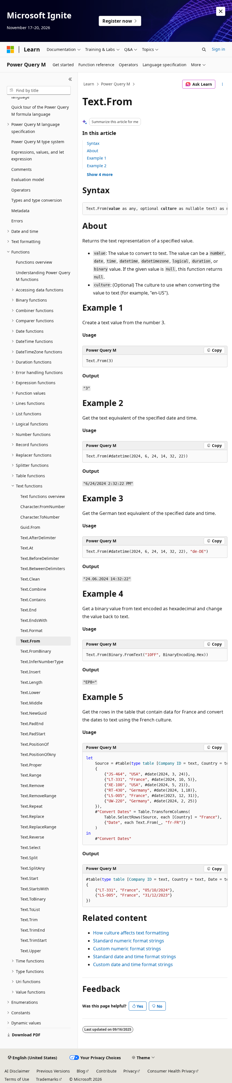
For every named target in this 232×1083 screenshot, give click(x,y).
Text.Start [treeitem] (29, 878)
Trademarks (47, 1079)
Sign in (218, 49)
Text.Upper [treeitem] (30, 950)
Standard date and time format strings (134, 956)
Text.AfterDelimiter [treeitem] (38, 537)
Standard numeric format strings (128, 941)
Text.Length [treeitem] (31, 682)
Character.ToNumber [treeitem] (40, 517)
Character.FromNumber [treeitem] (42, 506)
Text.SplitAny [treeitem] (32, 868)
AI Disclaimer (17, 1071)
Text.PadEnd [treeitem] (32, 723)
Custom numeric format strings (127, 949)
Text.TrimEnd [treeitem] (32, 930)
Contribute (106, 1071)
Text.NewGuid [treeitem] (33, 713)
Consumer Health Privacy (171, 1071)
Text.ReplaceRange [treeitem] (38, 827)
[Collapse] (70, 79)
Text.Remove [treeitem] (32, 785)
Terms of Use (17, 1079)
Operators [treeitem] (21, 190)
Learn (88, 84)
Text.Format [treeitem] (31, 630)
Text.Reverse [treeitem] (32, 837)
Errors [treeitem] (17, 221)
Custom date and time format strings (133, 964)
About (92, 150)
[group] (154, 798)
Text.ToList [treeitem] (30, 909)
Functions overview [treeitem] (34, 262)
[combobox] (39, 90)
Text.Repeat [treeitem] (31, 806)
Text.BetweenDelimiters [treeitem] (42, 568)
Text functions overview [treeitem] (42, 496)
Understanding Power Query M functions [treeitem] (43, 276)
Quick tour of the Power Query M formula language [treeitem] (40, 110)
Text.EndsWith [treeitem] (33, 620)
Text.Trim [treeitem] (29, 919)
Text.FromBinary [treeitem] (35, 651)
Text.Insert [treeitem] (30, 671)
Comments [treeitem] (21, 169)
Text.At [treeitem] (26, 548)
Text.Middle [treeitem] (31, 703)
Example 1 (96, 158)
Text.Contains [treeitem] (33, 599)
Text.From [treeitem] (30, 641)
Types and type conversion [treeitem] (36, 200)
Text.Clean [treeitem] (30, 579)
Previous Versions (53, 1071)
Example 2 (96, 165)
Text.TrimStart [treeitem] (33, 940)
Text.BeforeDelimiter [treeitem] (39, 558)
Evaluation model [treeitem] (27, 179)
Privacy (130, 1071)
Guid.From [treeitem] (30, 527)
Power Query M (115, 84)
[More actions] (222, 84)
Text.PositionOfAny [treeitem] (38, 754)
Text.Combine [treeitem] (33, 589)
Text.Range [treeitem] (30, 775)
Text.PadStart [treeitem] (32, 733)
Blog (81, 1071)
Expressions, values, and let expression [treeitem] (37, 155)
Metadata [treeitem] (20, 210)
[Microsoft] (10, 49)
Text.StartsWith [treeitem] (34, 888)
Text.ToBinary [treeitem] (33, 899)
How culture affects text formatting (131, 933)
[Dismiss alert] (220, 11)
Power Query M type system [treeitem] (37, 141)
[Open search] (204, 49)
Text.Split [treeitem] (29, 857)
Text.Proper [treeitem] (31, 765)
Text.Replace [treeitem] (32, 816)
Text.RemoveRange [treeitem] (38, 795)
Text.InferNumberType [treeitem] (41, 661)
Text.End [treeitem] (28, 610)
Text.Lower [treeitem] (30, 692)
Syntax (93, 143)
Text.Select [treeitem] (30, 847)
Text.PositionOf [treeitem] (34, 744)
